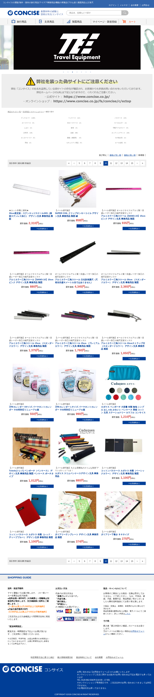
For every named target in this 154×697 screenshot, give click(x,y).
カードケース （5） (28, 123)
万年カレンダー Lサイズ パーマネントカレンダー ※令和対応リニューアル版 (76, 407)
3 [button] (72, 71)
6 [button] (86, 71)
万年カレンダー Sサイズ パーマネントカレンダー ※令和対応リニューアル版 (30, 407)
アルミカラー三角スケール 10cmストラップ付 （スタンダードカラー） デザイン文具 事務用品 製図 (123, 343)
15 (132, 163)
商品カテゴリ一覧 (14, 112)
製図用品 (77, 21)
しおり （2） (28, 128)
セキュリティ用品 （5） (74, 143)
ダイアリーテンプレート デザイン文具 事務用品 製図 (76, 534)
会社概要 (135, 5)
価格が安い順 (115, 155)
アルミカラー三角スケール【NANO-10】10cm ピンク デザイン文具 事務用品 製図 (31, 278)
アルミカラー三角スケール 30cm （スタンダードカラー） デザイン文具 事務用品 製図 (123, 278)
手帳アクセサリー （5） (121, 128)
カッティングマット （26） (121, 133)
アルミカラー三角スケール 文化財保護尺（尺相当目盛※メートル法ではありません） (76, 278)
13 (121, 163)
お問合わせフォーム (114, 657)
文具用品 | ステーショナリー (33, 112)
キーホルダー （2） (121, 123)
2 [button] (67, 71)
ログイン (113, 5)
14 (127, 163)
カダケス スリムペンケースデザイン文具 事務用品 (77, 472)
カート (132, 21)
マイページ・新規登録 (105, 21)
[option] (77, 47)
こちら (127, 614)
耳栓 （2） (28, 143)
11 (111, 163)
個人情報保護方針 (65, 657)
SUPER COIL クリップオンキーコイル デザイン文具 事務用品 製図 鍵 (77, 213)
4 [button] (77, 71)
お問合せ (145, 5)
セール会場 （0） (121, 143)
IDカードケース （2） (74, 123)
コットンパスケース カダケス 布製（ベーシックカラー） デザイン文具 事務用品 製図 (122, 471)
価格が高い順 (130, 155)
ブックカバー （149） (28, 118)
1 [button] (63, 71)
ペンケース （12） (74, 118)
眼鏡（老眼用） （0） (74, 138)
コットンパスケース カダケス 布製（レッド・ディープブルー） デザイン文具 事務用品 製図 (31, 534)
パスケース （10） (121, 118)
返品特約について (84, 657)
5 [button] (81, 71)
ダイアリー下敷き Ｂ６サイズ (115, 533)
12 (116, 163)
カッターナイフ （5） (28, 138)
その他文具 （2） (121, 138)
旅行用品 (21, 21)
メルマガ (124, 5)
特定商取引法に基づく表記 (42, 657)
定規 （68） (75, 133)
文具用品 (49, 21)
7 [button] (90, 71)
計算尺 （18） (28, 133)
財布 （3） (74, 128)
